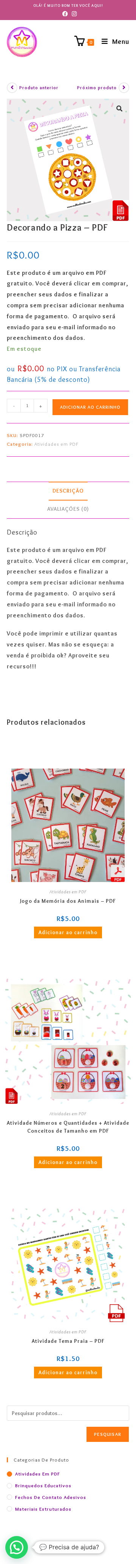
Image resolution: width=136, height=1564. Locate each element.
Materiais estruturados (43, 1509)
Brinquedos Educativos (43, 1485)
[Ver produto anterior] (12, 87)
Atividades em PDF (56, 444)
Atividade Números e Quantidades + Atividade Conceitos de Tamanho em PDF (68, 1126)
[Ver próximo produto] (124, 87)
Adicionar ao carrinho (90, 407)
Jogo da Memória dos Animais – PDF (68, 900)
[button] (119, 108)
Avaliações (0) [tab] (68, 508)
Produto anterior (39, 87)
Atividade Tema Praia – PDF (68, 1341)
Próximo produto (97, 87)
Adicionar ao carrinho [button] (68, 932)
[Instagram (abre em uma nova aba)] (73, 14)
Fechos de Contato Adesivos (50, 1497)
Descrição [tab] (68, 490)
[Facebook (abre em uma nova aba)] (64, 14)
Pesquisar (107, 1434)
